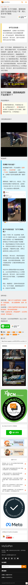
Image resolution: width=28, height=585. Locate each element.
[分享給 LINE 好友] (5, 326)
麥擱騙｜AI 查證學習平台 (7, 577)
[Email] (18, 558)
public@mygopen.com (11, 554)
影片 (8, 6)
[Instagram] (9, 558)
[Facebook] (3, 558)
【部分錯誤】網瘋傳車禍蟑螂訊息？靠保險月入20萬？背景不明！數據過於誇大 (13, 357)
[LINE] (12, 558)
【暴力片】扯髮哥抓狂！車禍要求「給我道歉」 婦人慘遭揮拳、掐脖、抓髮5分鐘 (14, 302)
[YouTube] (6, 558)
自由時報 (12, 170)
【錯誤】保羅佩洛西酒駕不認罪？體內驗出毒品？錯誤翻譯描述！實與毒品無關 (13, 370)
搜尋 (24, 566)
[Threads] (15, 558)
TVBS (6, 172)
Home (2, 6)
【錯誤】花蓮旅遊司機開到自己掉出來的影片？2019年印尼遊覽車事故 (13, 382)
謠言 (5, 6)
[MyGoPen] (5, 3)
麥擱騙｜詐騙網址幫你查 (7, 574)
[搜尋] (22, 2)
